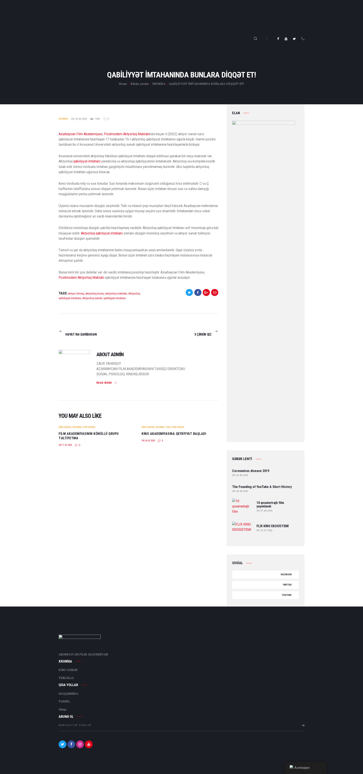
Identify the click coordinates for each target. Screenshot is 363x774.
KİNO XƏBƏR (65, 427)
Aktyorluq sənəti (92, 298)
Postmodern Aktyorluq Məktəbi (127, 134)
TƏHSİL (64, 701)
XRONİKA (159, 84)
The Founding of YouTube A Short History (262, 487)
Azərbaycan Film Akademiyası (81, 134)
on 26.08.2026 (240, 475)
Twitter (287, 584)
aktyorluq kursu (94, 293)
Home (123, 84)
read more (104, 382)
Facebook (286, 574)
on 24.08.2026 (240, 491)
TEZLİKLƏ (66, 678)
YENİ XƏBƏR (89, 427)
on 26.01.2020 (148, 440)
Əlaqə (63, 709)
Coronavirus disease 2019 (250, 471)
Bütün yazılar (140, 84)
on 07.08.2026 (264, 510)
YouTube (287, 595)
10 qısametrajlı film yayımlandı (270, 504)
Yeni (168, 427)
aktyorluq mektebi (116, 293)
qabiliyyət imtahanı (86, 161)
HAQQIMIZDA (68, 694)
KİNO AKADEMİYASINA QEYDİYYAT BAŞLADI (174, 434)
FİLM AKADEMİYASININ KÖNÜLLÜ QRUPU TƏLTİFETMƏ (89, 436)
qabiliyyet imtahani (114, 298)
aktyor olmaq (76, 293)
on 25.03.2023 (79, 119)
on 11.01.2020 (65, 445)
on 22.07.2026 (264, 530)
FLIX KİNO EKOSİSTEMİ (272, 526)
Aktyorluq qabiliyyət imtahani (102, 233)
